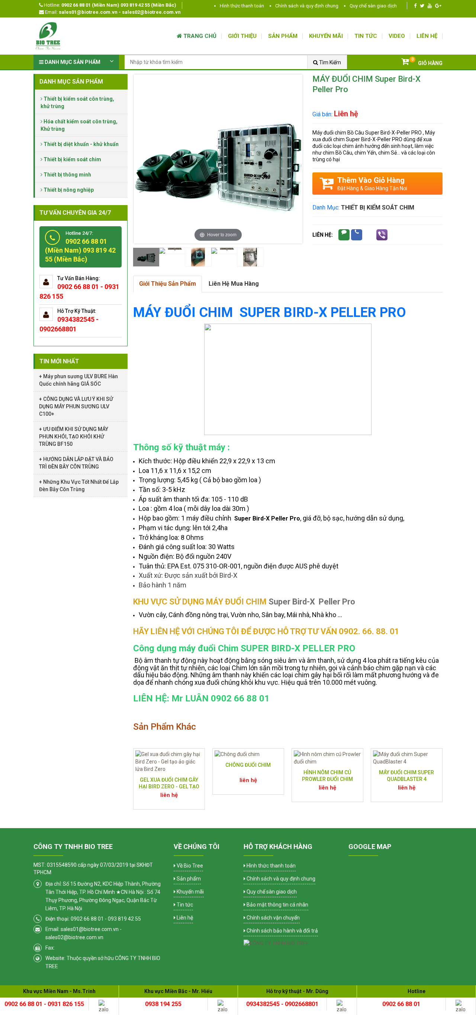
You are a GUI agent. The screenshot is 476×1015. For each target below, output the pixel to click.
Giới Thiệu (242, 36)
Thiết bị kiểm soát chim (377, 207)
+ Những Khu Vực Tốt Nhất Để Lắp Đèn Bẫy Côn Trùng (79, 485)
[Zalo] (369, 234)
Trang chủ (199, 36)
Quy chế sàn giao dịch (373, 6)
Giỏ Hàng (430, 63)
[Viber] (381, 234)
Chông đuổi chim (248, 765)
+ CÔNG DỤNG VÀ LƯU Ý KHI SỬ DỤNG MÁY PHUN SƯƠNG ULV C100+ (76, 406)
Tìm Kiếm (329, 62)
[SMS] (344, 234)
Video (397, 36)
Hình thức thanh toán (242, 6)
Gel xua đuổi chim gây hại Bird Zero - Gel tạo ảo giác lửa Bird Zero (169, 786)
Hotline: (109, 5)
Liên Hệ (426, 36)
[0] (405, 62)
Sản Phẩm (283, 36)
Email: (112, 12)
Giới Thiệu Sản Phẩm (167, 283)
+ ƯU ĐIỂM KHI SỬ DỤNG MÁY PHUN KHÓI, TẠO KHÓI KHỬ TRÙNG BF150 (73, 436)
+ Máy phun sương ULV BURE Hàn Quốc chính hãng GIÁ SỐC (78, 380)
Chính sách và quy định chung (306, 6)
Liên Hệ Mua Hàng (234, 283)
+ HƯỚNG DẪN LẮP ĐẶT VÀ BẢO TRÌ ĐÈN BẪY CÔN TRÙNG (76, 463)
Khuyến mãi (326, 36)
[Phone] (356, 234)
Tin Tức (365, 36)
